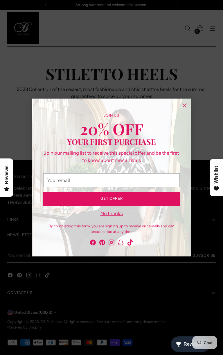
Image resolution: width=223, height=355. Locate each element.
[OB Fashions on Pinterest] (102, 243)
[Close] (184, 105)
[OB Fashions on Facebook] (92, 243)
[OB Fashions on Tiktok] (130, 243)
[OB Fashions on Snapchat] (120, 243)
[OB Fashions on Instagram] (111, 243)
